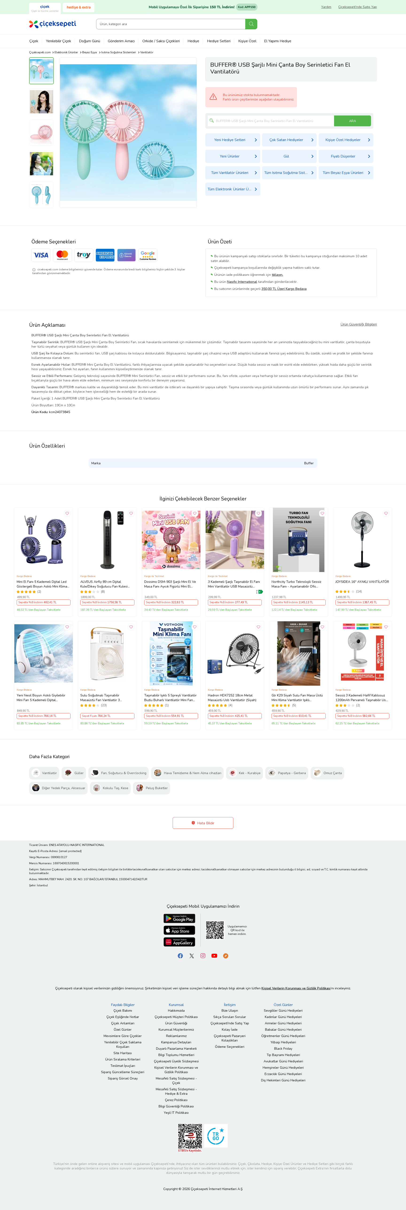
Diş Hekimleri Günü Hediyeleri (283, 1080)
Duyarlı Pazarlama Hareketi (176, 1048)
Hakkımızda (176, 1010)
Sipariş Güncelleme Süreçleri (122, 1072)
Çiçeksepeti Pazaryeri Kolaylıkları (230, 1038)
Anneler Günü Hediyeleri (283, 1023)
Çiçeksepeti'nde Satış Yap (357, 7)
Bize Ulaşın (230, 1010)
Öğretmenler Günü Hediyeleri (283, 1036)
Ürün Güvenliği (176, 1023)
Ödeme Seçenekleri (229, 1047)
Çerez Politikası (176, 1100)
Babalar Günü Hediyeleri (283, 1029)
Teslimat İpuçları (122, 1066)
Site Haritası (122, 1053)
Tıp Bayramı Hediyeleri (283, 1055)
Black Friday (283, 1048)
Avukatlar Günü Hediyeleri (283, 1061)
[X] (191, 955)
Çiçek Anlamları (122, 1023)
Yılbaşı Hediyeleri (283, 1042)
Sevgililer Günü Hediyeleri (283, 1010)
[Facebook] (180, 955)
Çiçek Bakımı (122, 1010)
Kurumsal (176, 1004)
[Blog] (225, 955)
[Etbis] (190, 1138)
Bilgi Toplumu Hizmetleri (176, 1055)
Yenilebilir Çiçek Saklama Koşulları (122, 1044)
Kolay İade (230, 1029)
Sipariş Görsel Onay (123, 1078)
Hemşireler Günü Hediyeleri (283, 1067)
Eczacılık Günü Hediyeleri (283, 1074)
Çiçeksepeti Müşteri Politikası (176, 1017)
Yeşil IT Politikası (176, 1112)
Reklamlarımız (176, 1036)
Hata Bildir (205, 823)
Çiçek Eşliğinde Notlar (122, 1017)
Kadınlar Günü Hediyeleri (283, 1017)
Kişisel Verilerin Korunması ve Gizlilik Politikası (176, 1069)
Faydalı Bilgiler (123, 1004)
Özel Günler (123, 1029)
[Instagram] (203, 955)
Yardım (326, 7)
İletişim (230, 1004)
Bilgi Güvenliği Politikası (176, 1106)
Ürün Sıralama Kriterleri (122, 1059)
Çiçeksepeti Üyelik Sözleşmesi (176, 1061)
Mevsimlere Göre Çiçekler (123, 1036)
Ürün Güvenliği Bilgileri (358, 324)
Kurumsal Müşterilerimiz (176, 1029)
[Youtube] (214, 955)
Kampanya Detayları (176, 1042)
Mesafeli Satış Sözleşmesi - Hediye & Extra (176, 1091)
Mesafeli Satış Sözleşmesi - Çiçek (176, 1080)
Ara (251, 24)
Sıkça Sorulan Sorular (229, 1017)
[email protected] (70, 851)
